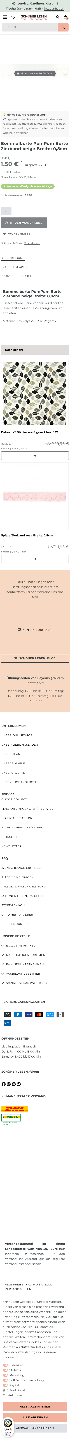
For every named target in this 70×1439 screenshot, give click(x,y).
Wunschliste (19, 233)
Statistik (15, 1370)
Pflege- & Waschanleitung (23, 886)
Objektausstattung (17, 818)
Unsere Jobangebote (19, 782)
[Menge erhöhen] (16, 211)
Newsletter (11, 846)
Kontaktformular (37, 629)
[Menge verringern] (22, 211)
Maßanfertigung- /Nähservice (27, 808)
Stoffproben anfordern (22, 827)
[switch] (8, 1434)
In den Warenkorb (26, 222)
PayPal (14, 1385)
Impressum (11, 1357)
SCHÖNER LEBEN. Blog (37, 658)
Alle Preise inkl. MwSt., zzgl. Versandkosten (29, 1287)
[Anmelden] (57, 17)
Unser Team (11, 754)
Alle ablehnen (35, 1417)
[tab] (13, 258)
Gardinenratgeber (17, 914)
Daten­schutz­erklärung (19, 1352)
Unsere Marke (13, 763)
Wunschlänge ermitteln (22, 867)
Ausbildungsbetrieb (23, 973)
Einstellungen (13, 1395)
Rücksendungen (15, 924)
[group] (34, 393)
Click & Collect (14, 799)
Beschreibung (13, 258)
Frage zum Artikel (16, 267)
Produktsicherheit (17, 276)
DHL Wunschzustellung (26, 1380)
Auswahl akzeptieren (35, 1428)
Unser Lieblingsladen (19, 744)
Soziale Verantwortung (26, 983)
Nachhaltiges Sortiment (26, 955)
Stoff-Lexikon (13, 905)
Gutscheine (11, 836)
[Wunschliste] (13, 17)
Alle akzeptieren (35, 1406)
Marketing (16, 1375)
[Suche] (63, 27)
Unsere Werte (13, 772)
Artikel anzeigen (35, 455)
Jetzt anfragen (54, 8)
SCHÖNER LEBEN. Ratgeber (22, 896)
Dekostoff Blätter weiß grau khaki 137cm (31, 432)
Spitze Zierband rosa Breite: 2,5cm (27, 535)
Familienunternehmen (25, 964)
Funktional (17, 1390)
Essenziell (16, 1365)
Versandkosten (32, 243)
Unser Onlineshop (16, 735)
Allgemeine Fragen (17, 877)
